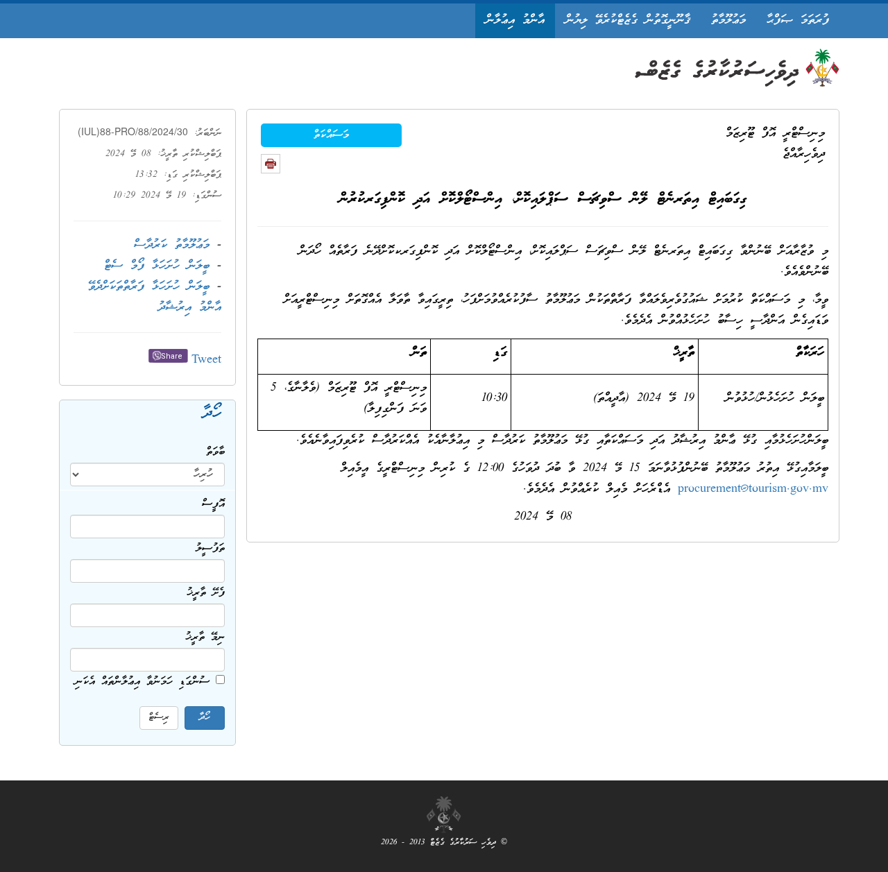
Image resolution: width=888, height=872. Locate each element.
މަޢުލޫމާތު (728, 20)
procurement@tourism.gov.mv (753, 489)
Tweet (206, 360)
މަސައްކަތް (331, 135)
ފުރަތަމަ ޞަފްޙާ (798, 20)
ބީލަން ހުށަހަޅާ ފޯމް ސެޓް (157, 266)
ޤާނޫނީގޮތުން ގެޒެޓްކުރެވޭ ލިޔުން (627, 20)
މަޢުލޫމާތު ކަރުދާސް (172, 245)
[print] (270, 163)
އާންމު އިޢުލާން (515, 20)
